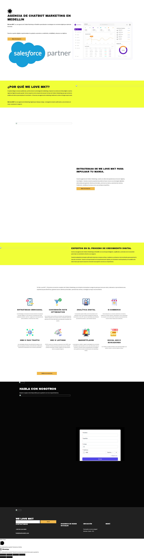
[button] (17, 39)
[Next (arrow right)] (9, 557)
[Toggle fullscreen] (16, 555)
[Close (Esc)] (3, 555)
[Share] (9, 555)
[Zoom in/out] (22, 555)
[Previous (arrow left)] (3, 557)
